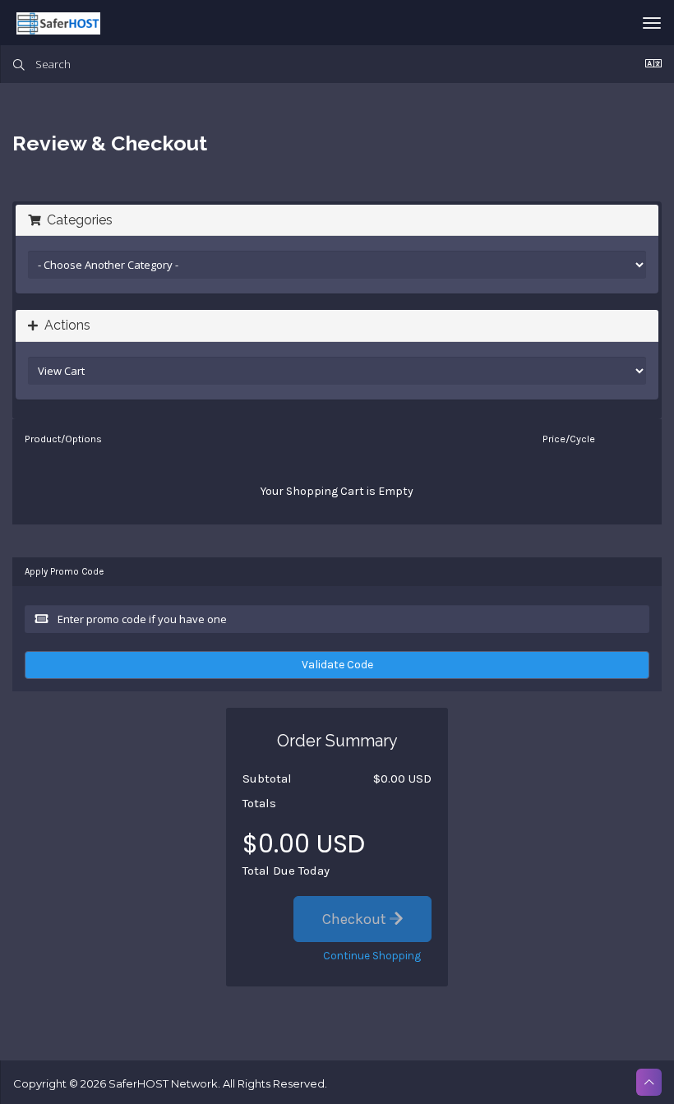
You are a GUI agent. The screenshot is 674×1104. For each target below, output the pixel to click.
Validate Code (337, 665)
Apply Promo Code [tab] (64, 571)
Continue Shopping (372, 955)
